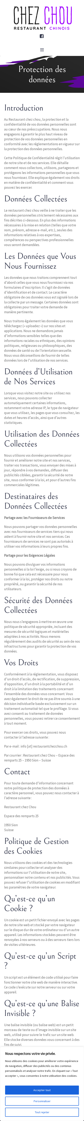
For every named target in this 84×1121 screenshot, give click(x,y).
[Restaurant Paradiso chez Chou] (42, 18)
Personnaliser (42, 1101)
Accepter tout (42, 1090)
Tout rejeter (42, 1112)
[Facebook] (42, 36)
